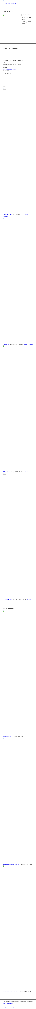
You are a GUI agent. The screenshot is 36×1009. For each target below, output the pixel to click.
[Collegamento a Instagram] (32, 1005)
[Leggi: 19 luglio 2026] (4, 346)
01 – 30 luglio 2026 (8, 599)
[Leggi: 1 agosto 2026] (4, 219)
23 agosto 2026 (7, 214)
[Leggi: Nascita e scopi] (4, 611)
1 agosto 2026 (6, 344)
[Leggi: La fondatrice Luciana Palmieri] (4, 739)
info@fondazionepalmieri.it (9, 69)
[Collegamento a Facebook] (29, 1005)
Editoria (26, 471)
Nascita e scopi (7, 736)
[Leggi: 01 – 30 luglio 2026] (4, 474)
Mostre (26, 214)
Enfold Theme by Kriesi (8, 1003)
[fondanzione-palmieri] (15, 3)
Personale (5, 216)
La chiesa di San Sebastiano (10, 991)
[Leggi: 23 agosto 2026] (4, 89)
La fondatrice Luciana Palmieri (11, 864)
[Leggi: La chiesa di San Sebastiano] (4, 866)
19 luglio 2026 (6, 471)
